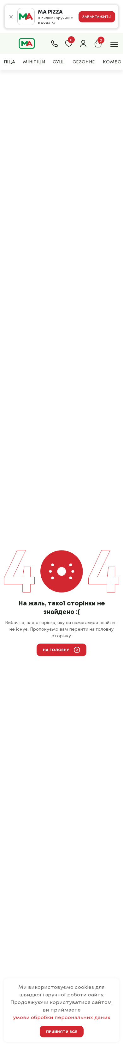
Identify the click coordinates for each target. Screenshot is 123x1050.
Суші (59, 61)
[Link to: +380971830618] (54, 43)
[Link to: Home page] (27, 43)
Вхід (83, 43)
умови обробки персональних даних (61, 1017)
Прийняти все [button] (61, 1031)
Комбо (112, 61)
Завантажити (96, 16)
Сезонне (84, 61)
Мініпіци (34, 61)
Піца (9, 61)
